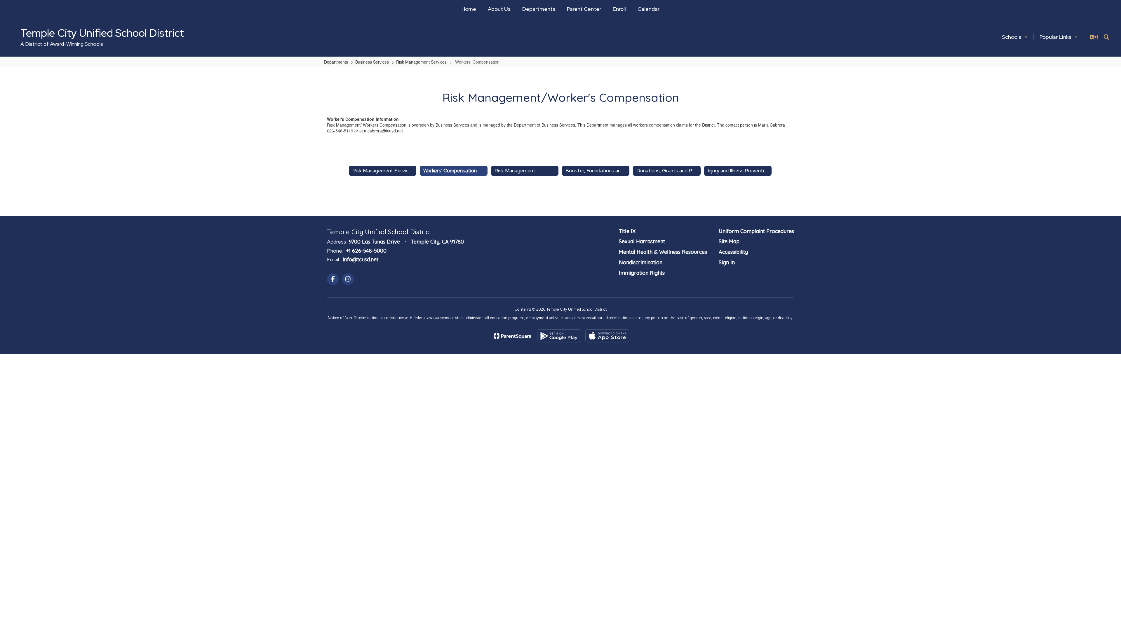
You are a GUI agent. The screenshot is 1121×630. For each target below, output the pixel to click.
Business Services (372, 62)
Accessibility (733, 252)
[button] (1015, 37)
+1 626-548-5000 (366, 250)
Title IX (627, 231)
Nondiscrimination (640, 262)
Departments (336, 62)
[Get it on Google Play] (559, 335)
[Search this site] (1106, 37)
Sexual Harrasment (642, 241)
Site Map (729, 241)
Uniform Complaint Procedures (756, 231)
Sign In (727, 262)
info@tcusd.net (360, 259)
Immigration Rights (642, 273)
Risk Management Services (421, 62)
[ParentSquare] (512, 336)
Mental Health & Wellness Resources (663, 252)
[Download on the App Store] (607, 335)
